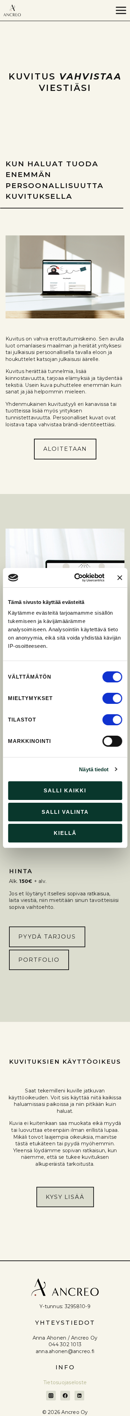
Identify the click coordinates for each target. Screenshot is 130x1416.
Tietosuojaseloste (65, 1382)
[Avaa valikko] (121, 10)
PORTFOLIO (39, 960)
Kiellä (65, 833)
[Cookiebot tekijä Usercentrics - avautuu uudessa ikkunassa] (77, 577)
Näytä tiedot (94, 769)
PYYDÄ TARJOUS (47, 936)
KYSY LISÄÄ (65, 1197)
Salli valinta (65, 812)
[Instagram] (51, 1395)
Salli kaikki (65, 790)
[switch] (112, 698)
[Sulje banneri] (119, 577)
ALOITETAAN (65, 449)
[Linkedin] (79, 1395)
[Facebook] (65, 1395)
